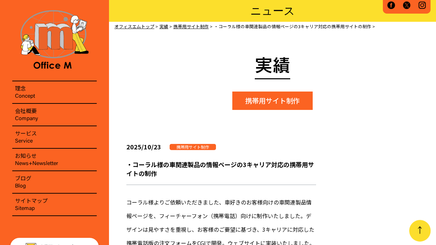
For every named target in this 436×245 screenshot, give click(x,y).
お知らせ (36, 158)
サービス (26, 136)
